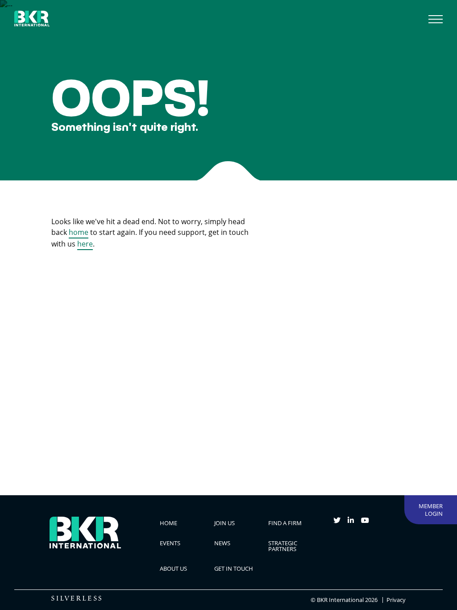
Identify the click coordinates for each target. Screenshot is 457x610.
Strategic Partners (282, 546)
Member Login (431, 510)
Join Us (224, 523)
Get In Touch (233, 568)
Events (170, 543)
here (85, 244)
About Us (173, 568)
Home (168, 523)
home (78, 232)
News (222, 543)
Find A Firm (285, 523)
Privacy (396, 600)
